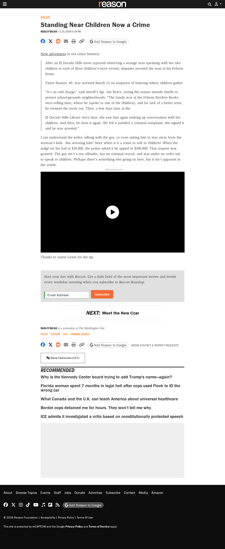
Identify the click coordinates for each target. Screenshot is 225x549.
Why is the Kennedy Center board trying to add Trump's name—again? (106, 376)
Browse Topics (26, 492)
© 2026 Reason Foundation (21, 517)
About (8, 492)
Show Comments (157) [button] (64, 358)
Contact (129, 492)
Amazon (157, 492)
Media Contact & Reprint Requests (154, 345)
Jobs (67, 492)
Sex (65, 334)
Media (143, 492)
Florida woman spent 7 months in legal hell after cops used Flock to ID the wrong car (110, 388)
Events (45, 492)
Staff (57, 492)
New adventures (53, 54)
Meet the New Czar (112, 313)
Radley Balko (49, 31)
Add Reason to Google (110, 41)
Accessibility (48, 517)
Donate (79, 492)
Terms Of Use (85, 517)
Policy (45, 17)
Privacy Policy (66, 517)
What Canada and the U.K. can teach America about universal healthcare (109, 398)
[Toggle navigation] (5, 4)
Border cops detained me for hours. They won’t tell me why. (96, 407)
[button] (218, 4)
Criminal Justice (80, 334)
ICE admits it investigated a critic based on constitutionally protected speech (112, 416)
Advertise (95, 492)
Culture (55, 334)
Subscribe (102, 294)
